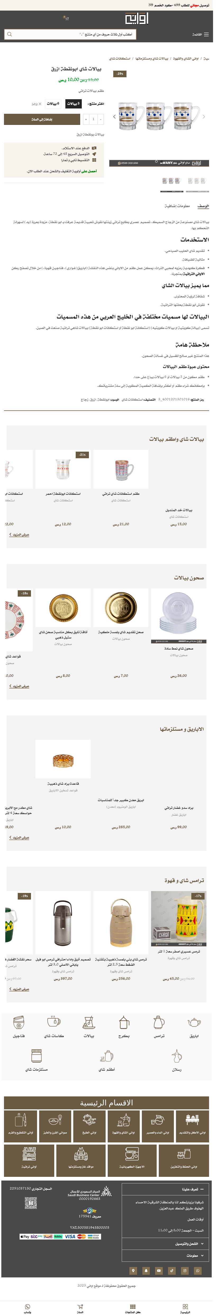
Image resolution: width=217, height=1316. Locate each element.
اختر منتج (96, 103)
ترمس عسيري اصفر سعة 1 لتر (179, 951)
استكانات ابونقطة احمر (63, 493)
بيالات (89, 1035)
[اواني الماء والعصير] (157, 1119)
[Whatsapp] (198, 1271)
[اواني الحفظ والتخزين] (184, 1153)
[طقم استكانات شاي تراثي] (121, 469)
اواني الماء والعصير (158, 1132)
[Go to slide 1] (161, 161)
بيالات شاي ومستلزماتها (151, 58)
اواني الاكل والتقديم (192, 1132)
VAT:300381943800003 (89, 1228)
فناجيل (19, 1035)
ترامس (159, 1035)
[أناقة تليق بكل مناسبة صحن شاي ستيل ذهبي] (63, 607)
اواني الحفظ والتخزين (184, 1166)
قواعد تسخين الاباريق (63, 790)
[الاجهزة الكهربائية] (132, 1153)
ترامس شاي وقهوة (179, 958)
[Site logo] (137, 18)
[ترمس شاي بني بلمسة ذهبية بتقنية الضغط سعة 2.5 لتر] (121, 922)
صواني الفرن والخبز (55, 1132)
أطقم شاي (107, 1069)
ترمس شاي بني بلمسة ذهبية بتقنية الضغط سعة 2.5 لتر (121, 961)
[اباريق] (194, 1022)
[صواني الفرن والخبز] (55, 1119)
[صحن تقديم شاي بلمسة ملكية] (121, 607)
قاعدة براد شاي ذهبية (63, 783)
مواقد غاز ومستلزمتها (81, 1166)
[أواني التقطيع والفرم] (20, 1119)
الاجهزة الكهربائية (132, 1166)
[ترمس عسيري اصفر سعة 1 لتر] (178, 918)
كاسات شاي (54, 1035)
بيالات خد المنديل (179, 510)
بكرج (124, 1035)
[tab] (203, 205)
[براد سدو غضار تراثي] (178, 771)
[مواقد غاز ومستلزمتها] (81, 1153)
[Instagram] (185, 1271)
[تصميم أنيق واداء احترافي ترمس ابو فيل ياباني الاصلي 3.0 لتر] (63, 922)
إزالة (35, 104)
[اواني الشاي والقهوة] (123, 1119)
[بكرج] (124, 1022)
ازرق (93, 399)
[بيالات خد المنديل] (178, 477)
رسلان (176, 1069)
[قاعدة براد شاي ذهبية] (63, 759)
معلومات (192, 1255)
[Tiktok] (172, 1271)
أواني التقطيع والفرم (20, 1132)
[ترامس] (159, 1022)
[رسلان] (176, 1056)
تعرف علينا (190, 1189)
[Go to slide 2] (156, 161)
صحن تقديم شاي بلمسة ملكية (120, 632)
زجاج (84, 399)
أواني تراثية (29, 1166)
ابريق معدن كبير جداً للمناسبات (121, 800)
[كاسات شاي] (54, 1022)
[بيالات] (89, 1022)
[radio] (73, 103)
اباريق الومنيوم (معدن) (121, 806)
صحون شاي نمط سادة (179, 648)
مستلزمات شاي (36, 1069)
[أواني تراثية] (29, 1153)
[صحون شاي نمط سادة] (178, 616)
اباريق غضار (178, 814)
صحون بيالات (178, 655)
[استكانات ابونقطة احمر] (63, 469)
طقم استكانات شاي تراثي (120, 493)
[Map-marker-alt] (133, 1271)
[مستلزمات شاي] (36, 1056)
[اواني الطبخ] (89, 1119)
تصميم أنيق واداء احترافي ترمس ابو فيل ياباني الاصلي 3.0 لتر (63, 961)
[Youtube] (159, 1271)
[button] (203, 116)
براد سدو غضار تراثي (179, 807)
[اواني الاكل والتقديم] (192, 1119)
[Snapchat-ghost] (146, 1271)
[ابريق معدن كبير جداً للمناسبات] (121, 767)
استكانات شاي (119, 58)
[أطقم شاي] (106, 1056)
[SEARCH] (9, 34)
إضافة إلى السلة (42, 119)
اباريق (194, 1035)
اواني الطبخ (89, 1132)
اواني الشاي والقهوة (185, 58)
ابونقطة (103, 399)
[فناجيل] (18, 1022)
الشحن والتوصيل (186, 1243)
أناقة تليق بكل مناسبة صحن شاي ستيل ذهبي (63, 634)
